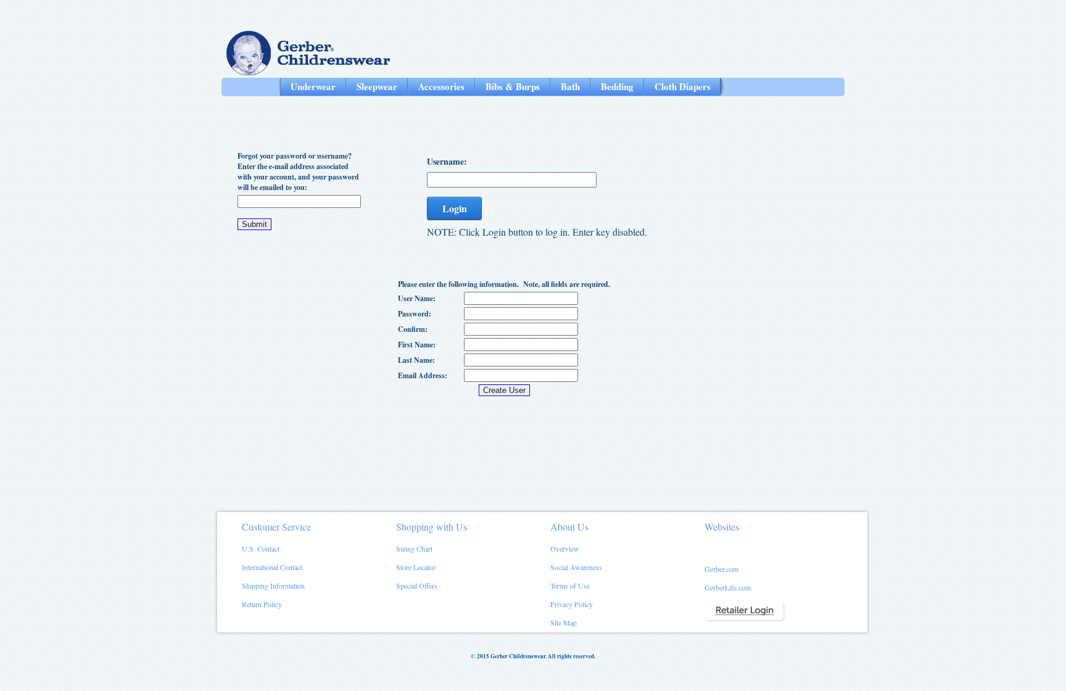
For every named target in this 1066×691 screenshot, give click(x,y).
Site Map (563, 622)
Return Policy (262, 604)
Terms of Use (570, 585)
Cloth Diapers (683, 86)
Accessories (441, 86)
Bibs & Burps (512, 86)
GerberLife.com (727, 587)
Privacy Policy (571, 604)
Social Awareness (576, 567)
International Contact (272, 567)
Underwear (313, 86)
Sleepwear (377, 86)
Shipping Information (273, 585)
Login (454, 208)
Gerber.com (721, 569)
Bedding (617, 86)
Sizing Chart (414, 548)
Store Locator (416, 567)
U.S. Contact (260, 548)
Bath (570, 86)
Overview (564, 548)
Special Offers (416, 585)
